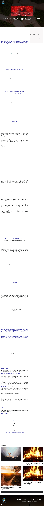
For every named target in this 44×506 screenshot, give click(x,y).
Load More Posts (22, 491)
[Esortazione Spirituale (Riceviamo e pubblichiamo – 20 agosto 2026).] (11, 476)
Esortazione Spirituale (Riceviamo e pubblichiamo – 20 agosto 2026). (11, 488)
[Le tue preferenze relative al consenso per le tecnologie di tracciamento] (1, 504)
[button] (41, 2)
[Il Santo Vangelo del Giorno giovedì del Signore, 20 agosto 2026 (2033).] (33, 473)
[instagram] (39, 40)
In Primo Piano (7, 489)
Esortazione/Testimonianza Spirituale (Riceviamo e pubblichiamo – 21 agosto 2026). (11, 463)
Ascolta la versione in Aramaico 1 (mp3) (15, 93)
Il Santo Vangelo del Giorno (30, 465)
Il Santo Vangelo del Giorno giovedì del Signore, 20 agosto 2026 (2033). (32, 483)
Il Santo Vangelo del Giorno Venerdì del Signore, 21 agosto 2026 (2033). (33, 464)
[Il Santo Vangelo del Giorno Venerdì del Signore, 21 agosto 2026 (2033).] (33, 454)
